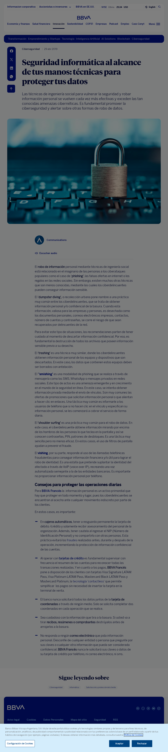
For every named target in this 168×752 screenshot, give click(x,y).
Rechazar (142, 743)
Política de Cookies (133, 735)
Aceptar (119, 743)
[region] (84, 738)
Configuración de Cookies (20, 743)
